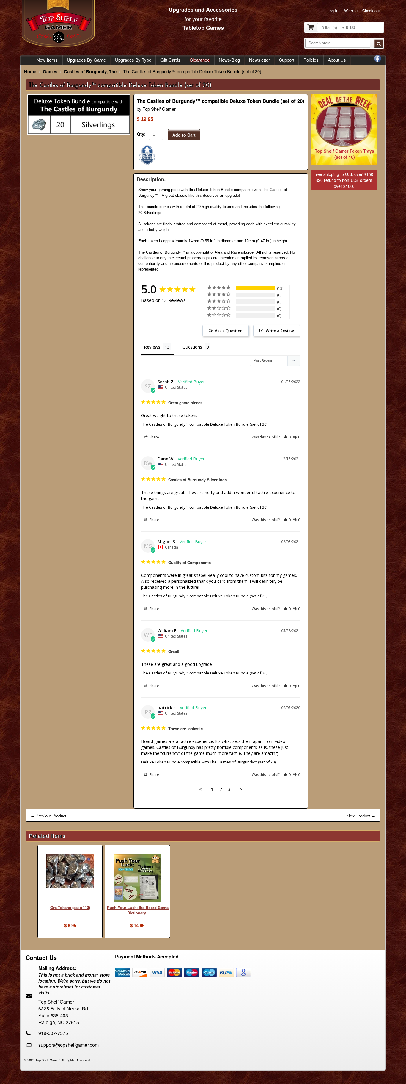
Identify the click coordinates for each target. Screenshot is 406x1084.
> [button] (241, 789)
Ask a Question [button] (229, 330)
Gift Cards (170, 60)
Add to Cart (184, 135)
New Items (47, 60)
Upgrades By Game (86, 60)
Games (50, 71)
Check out (371, 10)
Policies (311, 60)
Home (30, 71)
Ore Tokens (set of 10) (70, 907)
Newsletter (259, 60)
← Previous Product (48, 816)
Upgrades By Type (133, 60)
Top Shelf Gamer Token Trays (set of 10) (344, 154)
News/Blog (229, 60)
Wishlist (351, 10)
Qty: (141, 134)
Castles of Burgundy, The (90, 71)
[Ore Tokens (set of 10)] (70, 872)
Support (286, 60)
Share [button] (154, 437)
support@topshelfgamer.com (68, 1044)
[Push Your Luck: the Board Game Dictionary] (137, 878)
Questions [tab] (192, 347)
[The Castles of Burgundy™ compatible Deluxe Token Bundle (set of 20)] (78, 133)
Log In (333, 10)
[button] (287, 437)
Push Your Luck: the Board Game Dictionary (138, 910)
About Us (337, 60)
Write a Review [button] (280, 330)
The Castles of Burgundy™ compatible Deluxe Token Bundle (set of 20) (204, 424)
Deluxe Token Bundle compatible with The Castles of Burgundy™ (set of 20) (208, 762)
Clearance (200, 60)
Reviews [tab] (152, 347)
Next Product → (361, 816)
